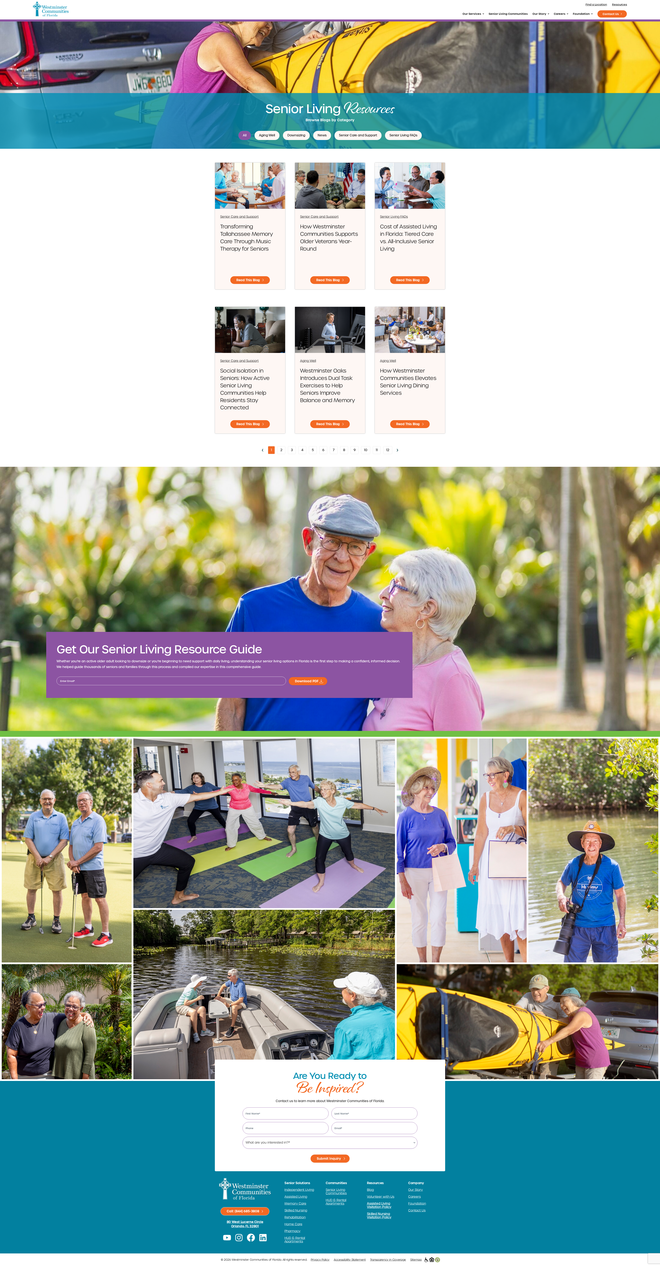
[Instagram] (239, 1238)
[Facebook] (251, 1238)
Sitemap (416, 1260)
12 (389, 449)
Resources (619, 4)
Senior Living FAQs (403, 135)
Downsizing (296, 135)
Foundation (581, 14)
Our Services (472, 14)
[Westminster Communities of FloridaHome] (51, 9)
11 (378, 449)
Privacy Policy (320, 1260)
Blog (370, 1190)
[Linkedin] (263, 1238)
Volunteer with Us (380, 1197)
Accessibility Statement (350, 1260)
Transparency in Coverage (388, 1260)
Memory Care (295, 1204)
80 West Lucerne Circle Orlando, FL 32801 (245, 1224)
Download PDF (306, 681)
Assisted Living (295, 1197)
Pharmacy (292, 1231)
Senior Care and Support (358, 135)
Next (397, 450)
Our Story (539, 14)
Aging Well (267, 135)
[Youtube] (227, 1238)
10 (367, 449)
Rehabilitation (295, 1217)
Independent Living (299, 1190)
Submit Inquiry (329, 1158)
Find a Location (596, 4)
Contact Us (611, 14)
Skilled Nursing (295, 1210)
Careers (559, 14)
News (322, 135)
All (244, 135)
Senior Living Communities (508, 14)
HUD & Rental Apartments (294, 1239)
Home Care (293, 1224)
